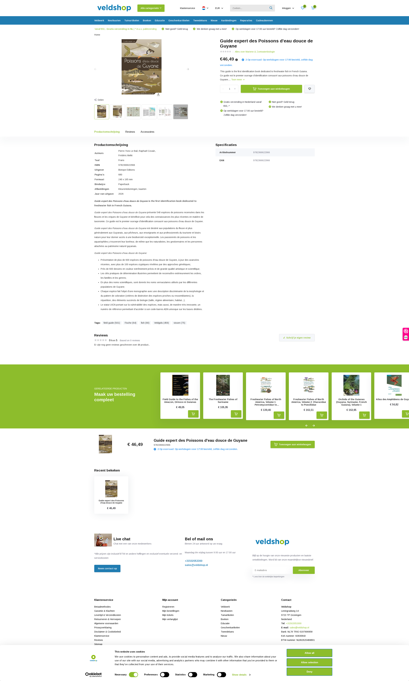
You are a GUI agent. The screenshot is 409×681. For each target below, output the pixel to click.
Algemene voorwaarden (106, 623)
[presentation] (95, 69)
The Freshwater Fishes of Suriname (223, 400)
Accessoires (147, 131)
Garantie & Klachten (104, 611)
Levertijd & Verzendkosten (107, 615)
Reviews (130, 131)
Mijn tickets (168, 615)
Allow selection (309, 662)
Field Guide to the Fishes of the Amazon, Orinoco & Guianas (180, 400)
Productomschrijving (107, 131)
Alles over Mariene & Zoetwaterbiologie (255, 51)
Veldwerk (99, 20)
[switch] (164, 674)
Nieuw (214, 20)
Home (97, 34)
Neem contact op (107, 568)
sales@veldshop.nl (196, 565)
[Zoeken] (271, 8)
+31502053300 (193, 561)
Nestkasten (114, 20)
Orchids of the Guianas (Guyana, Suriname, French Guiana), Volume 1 (351, 402)
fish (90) (145, 323)
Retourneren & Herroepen (107, 619)
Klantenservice (187, 8)
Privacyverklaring (103, 627)
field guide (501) (112, 323)
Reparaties (246, 20)
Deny (309, 671)
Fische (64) (130, 323)
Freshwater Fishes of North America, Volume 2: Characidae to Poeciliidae (308, 402)
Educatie (160, 20)
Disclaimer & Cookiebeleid (107, 631)
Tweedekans (200, 20)
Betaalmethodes (102, 606)
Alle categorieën (150, 8)
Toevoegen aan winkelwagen (274, 89)
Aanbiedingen (228, 20)
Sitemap (98, 644)
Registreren (168, 606)
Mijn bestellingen (170, 611)
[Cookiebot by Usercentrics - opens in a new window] (94, 674)
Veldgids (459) (161, 323)
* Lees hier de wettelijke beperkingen (268, 577)
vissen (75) (179, 323)
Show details (239, 674)
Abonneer (303, 570)
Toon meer (237, 79)
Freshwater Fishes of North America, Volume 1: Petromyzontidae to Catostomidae (266, 402)
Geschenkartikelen (178, 20)
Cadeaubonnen (264, 20)
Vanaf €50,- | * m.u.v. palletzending (126, 29)
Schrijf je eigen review (298, 337)
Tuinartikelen (131, 20)
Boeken (147, 20)
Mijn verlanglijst (170, 619)
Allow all (309, 653)
